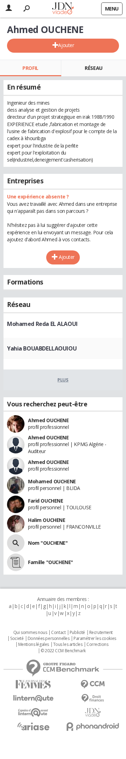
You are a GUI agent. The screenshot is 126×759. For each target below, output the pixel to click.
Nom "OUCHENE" (48, 542)
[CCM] (92, 684)
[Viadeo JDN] (92, 712)
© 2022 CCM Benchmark (63, 650)
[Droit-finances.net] (92, 698)
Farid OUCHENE (45, 500)
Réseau (93, 68)
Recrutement (101, 632)
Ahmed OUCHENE (48, 420)
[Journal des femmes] (33, 684)
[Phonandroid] (92, 726)
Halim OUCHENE (46, 520)
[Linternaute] (33, 698)
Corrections (97, 644)
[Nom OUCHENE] (15, 543)
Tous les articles (68, 644)
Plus (62, 380)
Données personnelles (49, 638)
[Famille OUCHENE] (15, 562)
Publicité (77, 632)
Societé (16, 638)
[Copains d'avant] (33, 712)
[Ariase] (33, 726)
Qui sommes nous (30, 632)
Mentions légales (33, 644)
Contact (58, 632)
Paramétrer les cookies (95, 638)
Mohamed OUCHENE (52, 481)
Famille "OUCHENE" (50, 562)
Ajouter (66, 45)
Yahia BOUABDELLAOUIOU (42, 348)
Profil (30, 68)
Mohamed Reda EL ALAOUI (42, 324)
